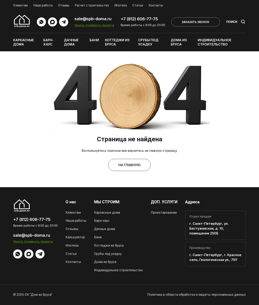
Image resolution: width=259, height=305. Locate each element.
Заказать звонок (195, 22)
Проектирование (164, 212)
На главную (129, 165)
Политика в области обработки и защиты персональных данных (196, 295)
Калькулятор (75, 237)
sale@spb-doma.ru (92, 19)
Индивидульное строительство (118, 270)
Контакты (156, 5)
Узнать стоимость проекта (94, 25)
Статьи (137, 5)
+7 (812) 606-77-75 (139, 19)
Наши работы (43, 5)
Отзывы (63, 5)
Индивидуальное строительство (214, 42)
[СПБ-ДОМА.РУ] (22, 22)
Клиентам (20, 5)
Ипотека (120, 5)
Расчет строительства (92, 5)
